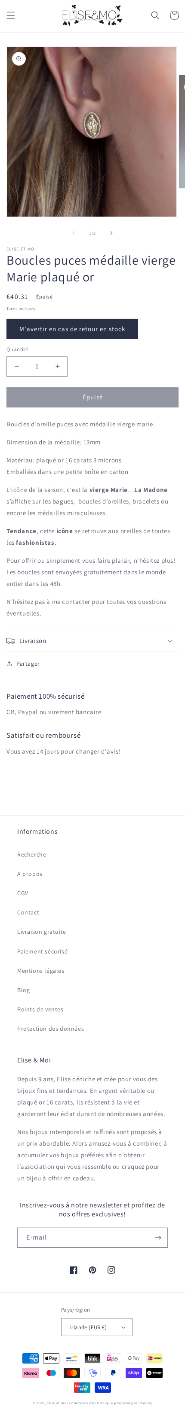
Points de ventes (40, 1009)
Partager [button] (28, 663)
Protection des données (50, 1028)
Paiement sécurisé (42, 951)
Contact (28, 912)
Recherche (31, 854)
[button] (10, 15)
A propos (30, 874)
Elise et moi (57, 1402)
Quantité (17, 349)
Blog (23, 990)
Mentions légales (41, 970)
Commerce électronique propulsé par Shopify (110, 1402)
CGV (22, 893)
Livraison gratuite (41, 931)
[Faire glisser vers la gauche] (73, 232)
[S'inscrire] (157, 1238)
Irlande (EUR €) (88, 1327)
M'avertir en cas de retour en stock (72, 329)
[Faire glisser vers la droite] (111, 232)
